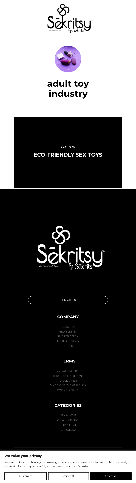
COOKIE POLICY (68, 390)
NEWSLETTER (68, 331)
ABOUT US (68, 326)
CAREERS (68, 346)
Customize (25, 476)
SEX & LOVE (68, 415)
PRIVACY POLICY (68, 371)
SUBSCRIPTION (68, 336)
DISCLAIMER (68, 380)
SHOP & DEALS (68, 425)
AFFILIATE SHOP (68, 341)
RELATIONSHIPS (68, 420)
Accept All (111, 476)
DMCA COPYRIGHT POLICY (68, 385)
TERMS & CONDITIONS (68, 376)
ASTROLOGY (68, 429)
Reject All (68, 476)
